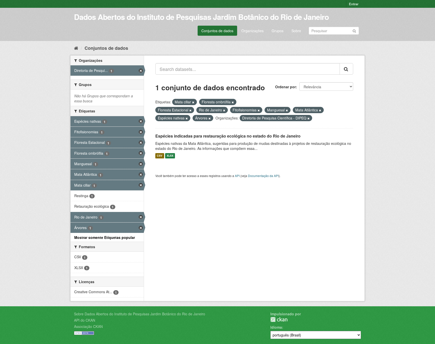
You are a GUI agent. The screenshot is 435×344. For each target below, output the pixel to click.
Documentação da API (263, 176)
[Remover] (193, 102)
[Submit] (354, 30)
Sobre (296, 30)
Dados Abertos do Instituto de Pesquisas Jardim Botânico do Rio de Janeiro (201, 16)
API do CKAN (84, 320)
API (237, 176)
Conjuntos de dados (217, 30)
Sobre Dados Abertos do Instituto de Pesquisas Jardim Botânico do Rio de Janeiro (139, 313)
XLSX (170, 156)
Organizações (252, 30)
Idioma (276, 327)
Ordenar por (285, 86)
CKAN (278, 319)
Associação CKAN (88, 326)
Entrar (353, 4)
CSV (159, 156)
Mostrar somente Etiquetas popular (104, 237)
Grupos (277, 30)
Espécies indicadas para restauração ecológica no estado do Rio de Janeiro (228, 136)
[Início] (76, 48)
